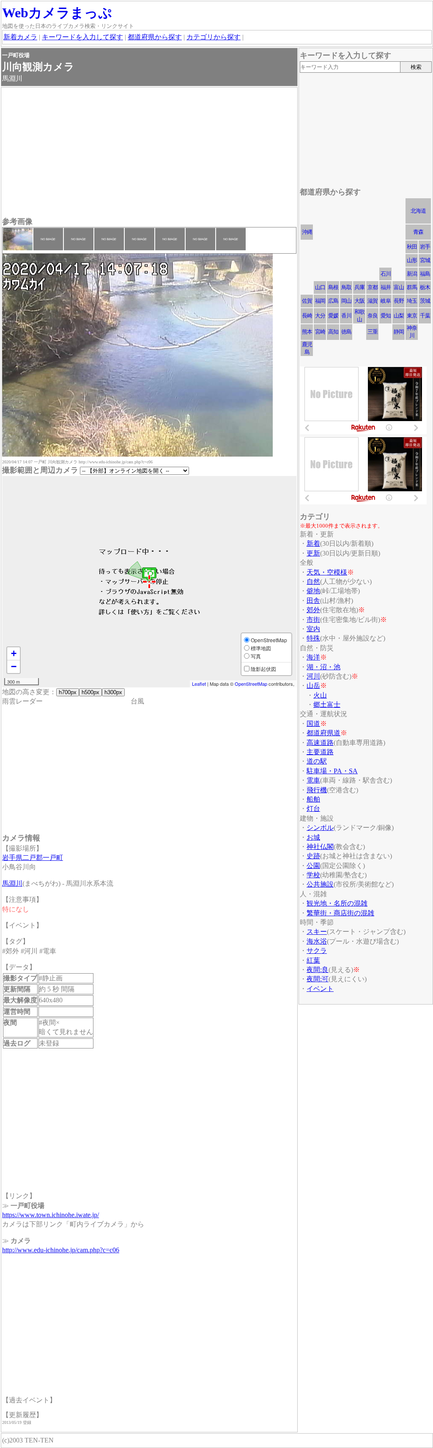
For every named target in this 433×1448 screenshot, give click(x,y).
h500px (90, 692)
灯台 (313, 808)
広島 (333, 301)
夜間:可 (318, 979)
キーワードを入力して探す (82, 37)
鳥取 (346, 287)
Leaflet (199, 683)
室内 (313, 628)
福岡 (320, 301)
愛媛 (333, 315)
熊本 (307, 331)
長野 (399, 301)
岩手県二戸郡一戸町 (32, 857)
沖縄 (307, 232)
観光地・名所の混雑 (337, 903)
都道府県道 (323, 732)
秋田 (412, 247)
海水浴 (317, 941)
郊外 (313, 609)
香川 (346, 315)
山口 (320, 287)
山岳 (313, 685)
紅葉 (313, 960)
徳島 (346, 331)
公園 (313, 865)
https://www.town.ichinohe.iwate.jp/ (50, 1214)
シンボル (320, 827)
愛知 (386, 315)
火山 (320, 695)
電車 (313, 780)
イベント (320, 988)
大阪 (359, 301)
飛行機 (317, 790)
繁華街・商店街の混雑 (340, 913)
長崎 (307, 315)
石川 (386, 274)
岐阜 (386, 301)
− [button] (13, 666)
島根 (333, 287)
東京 (412, 315)
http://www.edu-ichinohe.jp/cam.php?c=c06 (60, 1250)
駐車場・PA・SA (332, 771)
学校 (313, 875)
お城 (313, 837)
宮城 (425, 260)
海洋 (313, 657)
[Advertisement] (149, 153)
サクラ (317, 950)
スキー (317, 931)
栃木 (425, 287)
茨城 (425, 301)
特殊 (313, 638)
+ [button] (13, 653)
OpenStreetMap (251, 683)
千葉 (425, 315)
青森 (418, 232)
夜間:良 (318, 969)
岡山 (346, 301)
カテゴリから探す (213, 37)
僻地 (313, 590)
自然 (313, 581)
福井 (386, 287)
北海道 (418, 211)
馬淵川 (12, 883)
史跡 (313, 855)
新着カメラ (20, 37)
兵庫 (359, 287)
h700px (67, 692)
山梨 (399, 315)
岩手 (425, 247)
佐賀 (307, 301)
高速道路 (320, 742)
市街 (313, 619)
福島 (425, 274)
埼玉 (412, 301)
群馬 (412, 287)
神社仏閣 (320, 846)
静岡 (399, 331)
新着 (313, 543)
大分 (320, 315)
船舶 (313, 799)
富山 (399, 287)
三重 (372, 331)
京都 (372, 287)
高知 (333, 331)
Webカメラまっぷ (57, 12)
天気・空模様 (327, 572)
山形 (412, 260)
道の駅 (317, 761)
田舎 (313, 600)
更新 (313, 553)
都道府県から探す (155, 37)
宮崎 (320, 331)
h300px (113, 692)
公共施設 (320, 884)
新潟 (412, 274)
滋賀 (372, 301)
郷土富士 (326, 704)
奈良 (372, 315)
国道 (313, 723)
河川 (313, 676)
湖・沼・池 (323, 667)
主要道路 (320, 751)
